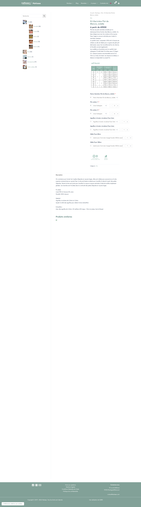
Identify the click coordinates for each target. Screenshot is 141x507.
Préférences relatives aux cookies (13, 504)
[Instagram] (36, 485)
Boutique (97, 13)
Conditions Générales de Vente (70, 489)
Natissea (37, 3)
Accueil (92, 13)
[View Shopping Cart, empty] (114, 3)
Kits (102, 13)
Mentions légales (70, 487)
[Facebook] (33, 485)
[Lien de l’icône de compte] (118, 3)
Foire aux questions (70, 485)
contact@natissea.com (113, 494)
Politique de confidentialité (70, 491)
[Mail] (40, 485)
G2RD (101, 500)
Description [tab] (59, 175)
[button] (72, 3)
